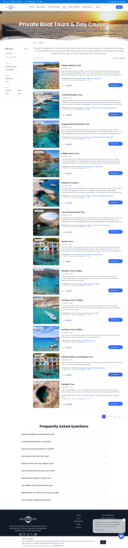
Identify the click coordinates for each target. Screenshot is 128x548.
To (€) (19, 90)
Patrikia (91, 254)
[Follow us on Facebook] (20, 534)
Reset (26, 49)
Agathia (85, 284)
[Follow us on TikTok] (28, 534)
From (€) (8, 90)
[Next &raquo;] (123, 416)
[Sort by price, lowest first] (35, 58)
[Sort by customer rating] (38, 58)
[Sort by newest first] (41, 58)
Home (32, 7)
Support (79, 527)
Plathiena (79, 340)
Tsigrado (79, 137)
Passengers (9, 78)
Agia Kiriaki (102, 196)
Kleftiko (84, 78)
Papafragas (87, 108)
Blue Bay (92, 166)
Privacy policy (56, 545)
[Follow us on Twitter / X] (32, 534)
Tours (64, 7)
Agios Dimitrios (98, 254)
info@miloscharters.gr (117, 2)
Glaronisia (93, 340)
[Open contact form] (121, 536)
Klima (94, 225)
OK (103, 542)
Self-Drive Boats (53, 7)
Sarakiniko (80, 108)
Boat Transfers (74, 7)
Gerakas (106, 108)
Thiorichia (100, 108)
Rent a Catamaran (108, 518)
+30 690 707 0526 (12, 2)
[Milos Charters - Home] (10, 7)
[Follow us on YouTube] (35, 534)
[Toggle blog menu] (101, 7)
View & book (114, 85)
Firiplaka (85, 137)
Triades (79, 78)
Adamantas (97, 78)
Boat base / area (11, 67)
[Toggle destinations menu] (93, 7)
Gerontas (91, 313)
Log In (119, 7)
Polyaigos (94, 108)
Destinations (87, 7)
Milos (78, 196)
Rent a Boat (40, 7)
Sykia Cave (90, 78)
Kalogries (79, 284)
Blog (98, 7)
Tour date (8, 53)
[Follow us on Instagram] (24, 534)
